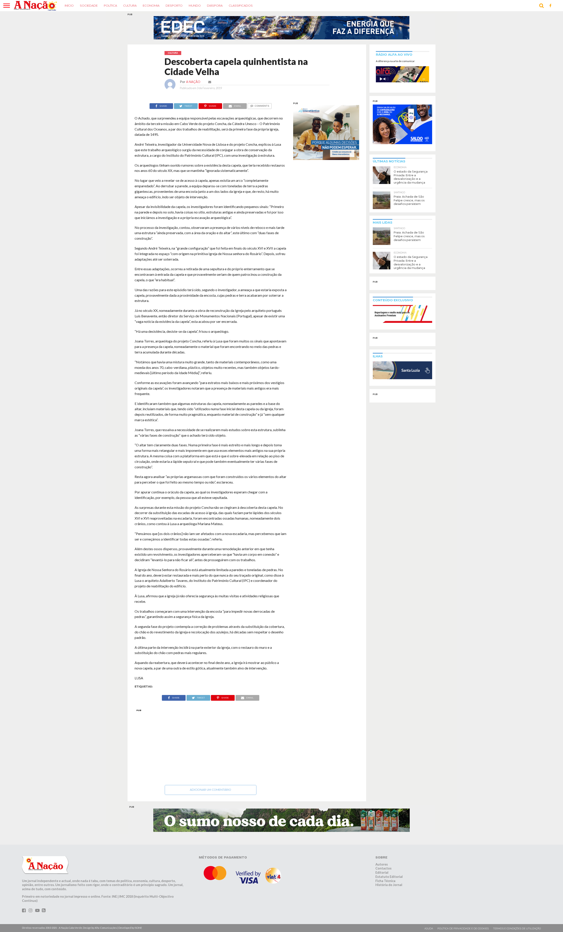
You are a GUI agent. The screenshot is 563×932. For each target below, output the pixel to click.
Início (69, 5)
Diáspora (215, 5)
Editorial (381, 872)
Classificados (241, 5)
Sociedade (89, 5)
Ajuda (428, 928)
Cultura (130, 5)
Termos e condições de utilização (517, 928)
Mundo (195, 5)
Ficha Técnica (385, 881)
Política (110, 5)
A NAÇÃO (193, 82)
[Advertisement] (211, 746)
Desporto (174, 5)
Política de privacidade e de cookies (463, 928)
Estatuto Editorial (389, 877)
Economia (151, 5)
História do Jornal (388, 885)
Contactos (383, 868)
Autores (381, 864)
